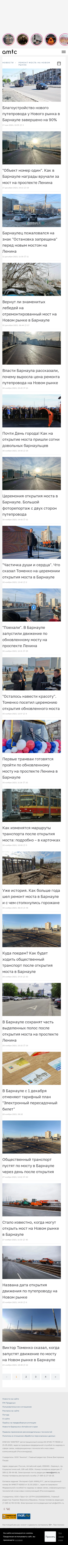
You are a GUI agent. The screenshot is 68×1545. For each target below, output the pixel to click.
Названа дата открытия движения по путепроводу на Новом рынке (29, 1290)
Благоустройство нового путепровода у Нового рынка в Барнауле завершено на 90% (31, 113)
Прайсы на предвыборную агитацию (19, 1422)
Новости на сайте (10, 1399)
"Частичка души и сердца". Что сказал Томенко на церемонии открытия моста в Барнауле (31, 570)
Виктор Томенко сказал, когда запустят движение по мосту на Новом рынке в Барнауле (30, 1353)
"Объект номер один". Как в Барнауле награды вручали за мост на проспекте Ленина (30, 176)
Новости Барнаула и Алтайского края (20, 1426)
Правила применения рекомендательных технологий (27, 1432)
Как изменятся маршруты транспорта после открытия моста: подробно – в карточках (31, 833)
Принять (50, 1536)
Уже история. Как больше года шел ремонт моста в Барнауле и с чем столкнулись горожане (31, 896)
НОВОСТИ (8, 63)
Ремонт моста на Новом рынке (34, 64)
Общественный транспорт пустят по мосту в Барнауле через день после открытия (28, 1165)
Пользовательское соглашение (17, 1407)
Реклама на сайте (10, 1411)
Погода (5, 1415)
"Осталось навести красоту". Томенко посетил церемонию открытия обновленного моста (31, 702)
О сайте (6, 1418)
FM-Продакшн (8, 1403)
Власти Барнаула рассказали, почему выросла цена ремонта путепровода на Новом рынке (31, 376)
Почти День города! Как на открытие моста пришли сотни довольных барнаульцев (31, 439)
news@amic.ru (53, 1472)
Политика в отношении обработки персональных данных (28, 1436)
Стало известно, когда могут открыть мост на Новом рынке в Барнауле (30, 1228)
